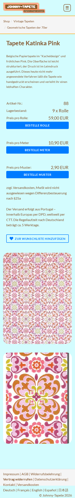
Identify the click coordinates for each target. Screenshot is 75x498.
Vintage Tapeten (24, 21)
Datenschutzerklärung (51, 479)
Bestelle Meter (37, 150)
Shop (6, 21)
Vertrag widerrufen (17, 479)
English (37, 490)
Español (50, 490)
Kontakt (9, 485)
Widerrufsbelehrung (45, 474)
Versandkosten (24, 188)
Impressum (11, 474)
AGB (24, 474)
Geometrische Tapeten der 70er (27, 27)
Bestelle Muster (37, 174)
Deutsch (9, 490)
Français (24, 490)
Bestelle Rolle (37, 125)
